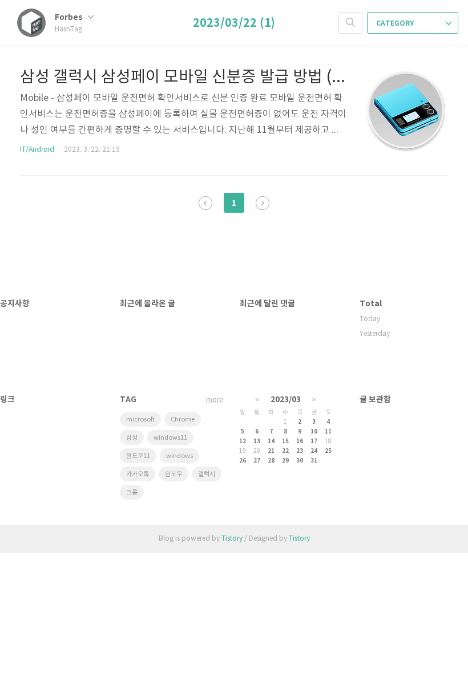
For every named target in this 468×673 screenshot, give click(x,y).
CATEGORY (395, 23)
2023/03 (286, 399)
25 (328, 451)
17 (313, 441)
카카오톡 (137, 474)
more (214, 400)
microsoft (140, 419)
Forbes (69, 17)
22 (285, 451)
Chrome (183, 419)
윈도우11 (138, 456)
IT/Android (37, 149)
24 (313, 451)
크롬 (132, 492)
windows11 (170, 437)
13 (256, 441)
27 (256, 460)
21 (271, 451)
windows (179, 456)
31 (313, 460)
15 (285, 441)
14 (271, 441)
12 (242, 441)
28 (271, 460)
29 (285, 460)
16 (299, 441)
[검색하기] (350, 23)
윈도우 (173, 474)
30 (299, 460)
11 (328, 431)
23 (299, 451)
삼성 (132, 437)
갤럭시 (206, 474)
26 (242, 460)
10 (313, 431)
